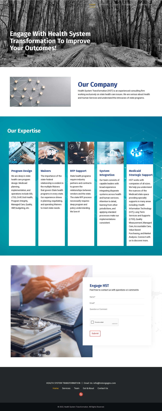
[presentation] (104, 322)
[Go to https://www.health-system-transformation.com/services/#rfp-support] (81, 179)
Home (92, 4)
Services (104, 4)
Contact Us (145, 4)
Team (115, 4)
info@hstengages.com (104, 383)
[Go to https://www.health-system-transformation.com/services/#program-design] (22, 177)
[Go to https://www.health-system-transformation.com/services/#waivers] (51, 177)
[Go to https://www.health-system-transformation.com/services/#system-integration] (110, 185)
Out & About (129, 4)
